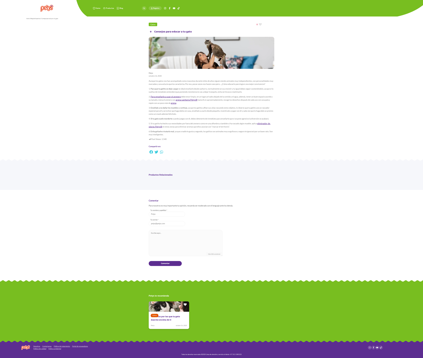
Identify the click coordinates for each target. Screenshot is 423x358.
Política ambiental (54, 349)
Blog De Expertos (36, 18)
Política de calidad (39, 349)
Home (98, 8)
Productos (110, 8)
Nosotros (36, 346)
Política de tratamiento (62, 346)
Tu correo (154, 220)
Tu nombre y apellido (158, 210)
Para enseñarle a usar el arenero (166, 96)
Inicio (28, 18)
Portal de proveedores (80, 346)
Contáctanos (47, 346)
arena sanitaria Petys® (186, 99)
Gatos (153, 24)
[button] (151, 152)
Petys (153, 325)
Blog (121, 8)
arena (173, 103)
